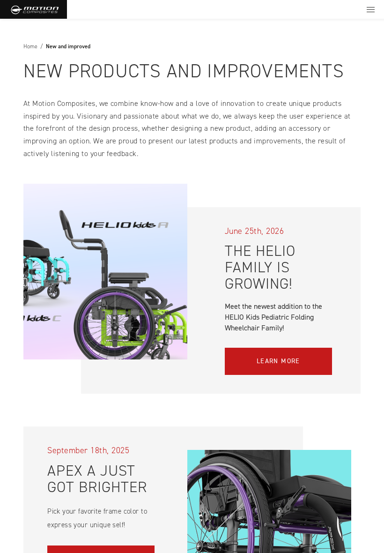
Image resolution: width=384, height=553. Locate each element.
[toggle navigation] (370, 9)
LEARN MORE (278, 361)
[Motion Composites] (33, 9)
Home (30, 46)
